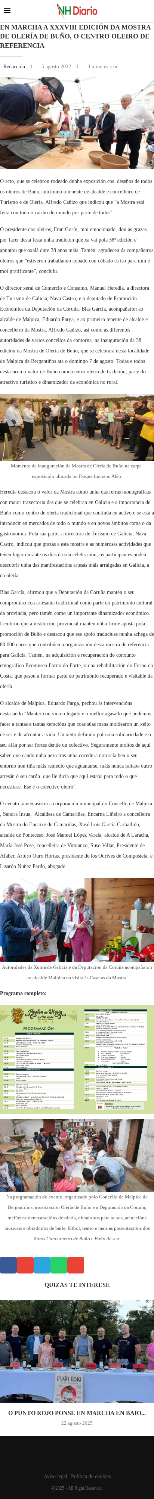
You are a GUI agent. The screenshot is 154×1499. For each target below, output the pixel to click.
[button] (8, 1265)
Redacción (15, 66)
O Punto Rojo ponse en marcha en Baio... (77, 1413)
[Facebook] (75, 1451)
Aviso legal (55, 1476)
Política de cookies (91, 1476)
